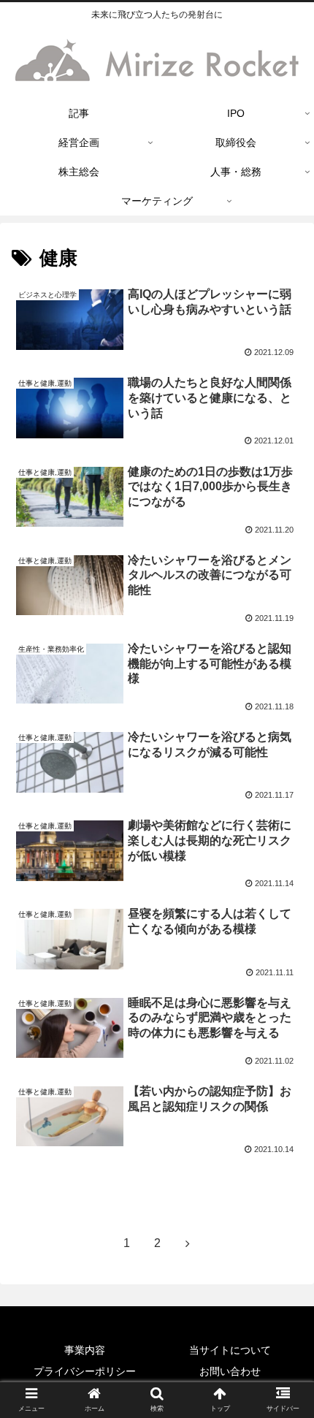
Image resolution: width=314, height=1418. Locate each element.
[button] (283, 1246)
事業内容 (84, 1350)
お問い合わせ (230, 1371)
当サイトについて (230, 1350)
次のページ (157, 1194)
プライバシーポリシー (85, 1371)
